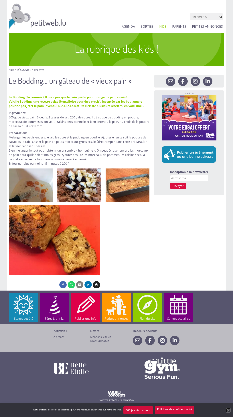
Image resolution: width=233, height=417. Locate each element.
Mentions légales (100, 337)
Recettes (39, 70)
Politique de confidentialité (174, 409)
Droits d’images (99, 341)
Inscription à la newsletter (189, 172)
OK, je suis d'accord (138, 410)
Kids (12, 70)
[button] (228, 410)
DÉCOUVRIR (24, 70)
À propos (59, 337)
